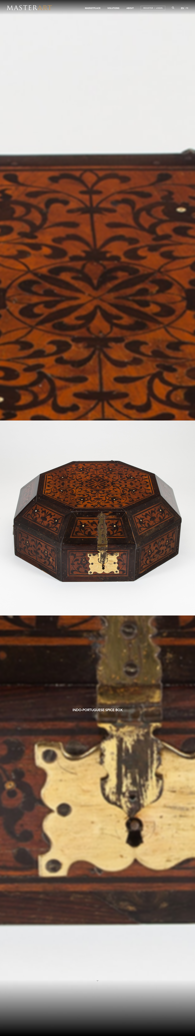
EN (182, 8)
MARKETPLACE (92, 8)
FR (187, 8)
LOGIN (159, 8)
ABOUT (130, 8)
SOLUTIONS (113, 8)
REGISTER (148, 8)
